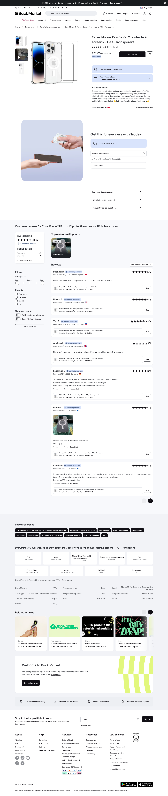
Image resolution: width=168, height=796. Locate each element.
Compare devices (93, 743)
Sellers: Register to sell (71, 760)
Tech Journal (91, 740)
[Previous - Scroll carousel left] (144, 612)
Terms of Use (115, 740)
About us (18, 740)
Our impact (19, 747)
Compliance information (144, 107)
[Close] (165, 3)
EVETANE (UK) (102, 107)
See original (75, 389)
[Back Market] (28, 13)
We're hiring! (20, 750)
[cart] (150, 13)
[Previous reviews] (144, 500)
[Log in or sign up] (144, 13)
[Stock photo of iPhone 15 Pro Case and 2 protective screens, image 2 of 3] (21, 68)
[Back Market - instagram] (17, 758)
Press (17, 743)
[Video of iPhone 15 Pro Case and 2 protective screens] (21, 55)
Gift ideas (89, 750)
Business (136, 13)
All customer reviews (94, 747)
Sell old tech (67, 750)
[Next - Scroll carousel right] (150, 612)
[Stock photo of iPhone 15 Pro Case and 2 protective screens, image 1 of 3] (21, 41)
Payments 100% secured (72, 767)
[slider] (17, 283)
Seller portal (67, 763)
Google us (56, 674)
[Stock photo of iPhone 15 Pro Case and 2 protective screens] (56, 62)
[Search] (48, 13)
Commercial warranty (70, 743)
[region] (102, 248)
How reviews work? (26, 260)
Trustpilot (19, 754)
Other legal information (119, 762)
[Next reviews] (150, 500)
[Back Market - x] (22, 763)
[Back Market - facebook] (17, 763)
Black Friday (90, 754)
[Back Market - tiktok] (22, 758)
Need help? (122, 13)
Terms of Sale (115, 743)
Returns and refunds (47, 750)
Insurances (66, 747)
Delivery (42, 747)
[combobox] (119, 153)
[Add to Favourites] (150, 54)
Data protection (116, 759)
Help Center (43, 743)
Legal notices (115, 766)
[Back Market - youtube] (28, 758)
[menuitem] (55, 20)
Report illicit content (117, 769)
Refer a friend (67, 740)
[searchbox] (73, 13)
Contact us (43, 740)
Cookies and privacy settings (117, 754)
